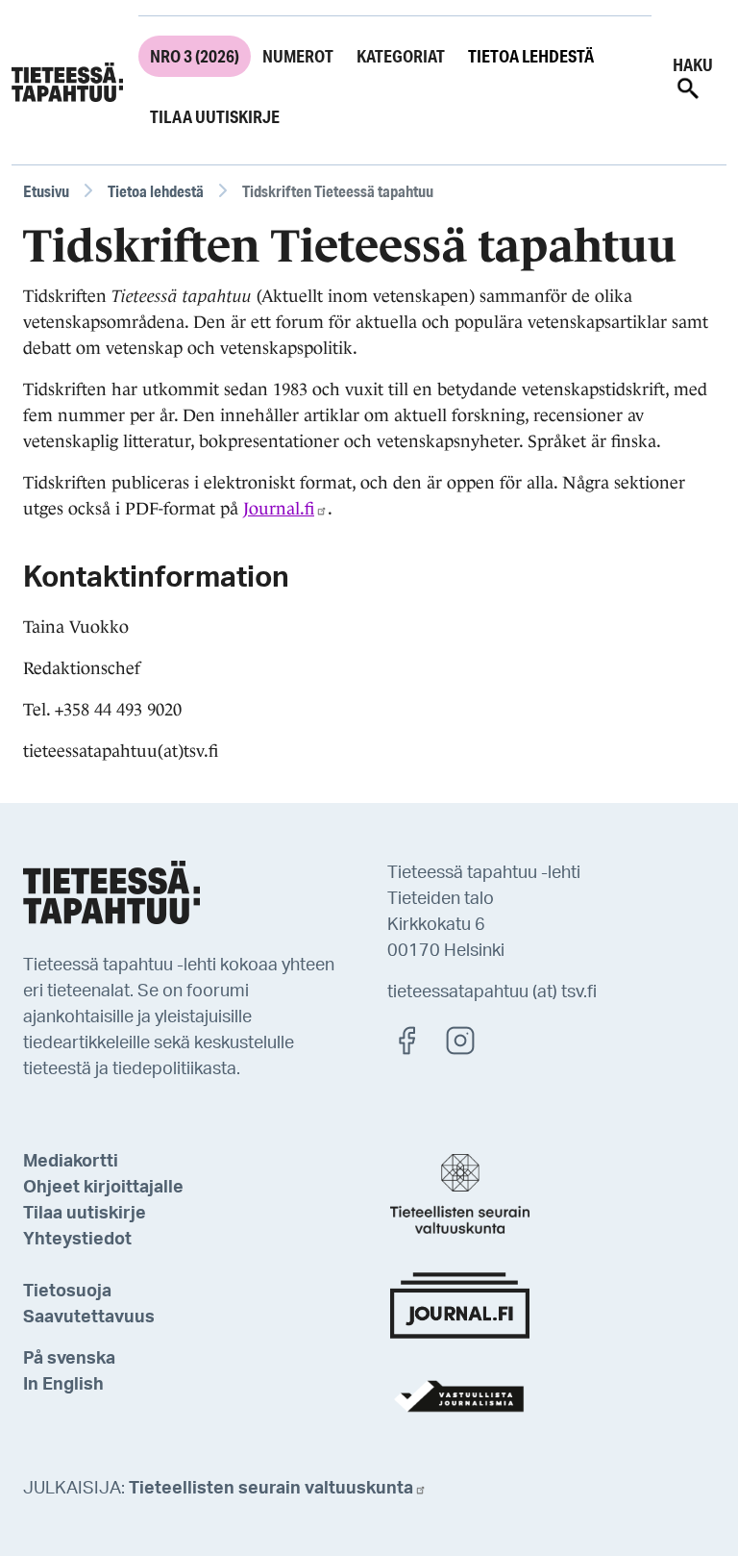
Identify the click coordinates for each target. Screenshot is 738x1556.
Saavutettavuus (89, 1317)
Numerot (297, 55)
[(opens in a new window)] (416, 1039)
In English (63, 1384)
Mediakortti (70, 1161)
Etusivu (46, 191)
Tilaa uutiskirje (215, 116)
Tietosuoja (67, 1291)
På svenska (69, 1359)
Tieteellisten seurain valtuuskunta (271, 1488)
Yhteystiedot (77, 1239)
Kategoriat (401, 55)
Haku (693, 64)
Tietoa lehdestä (531, 55)
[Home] (67, 83)
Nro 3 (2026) (194, 55)
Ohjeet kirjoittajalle (103, 1187)
